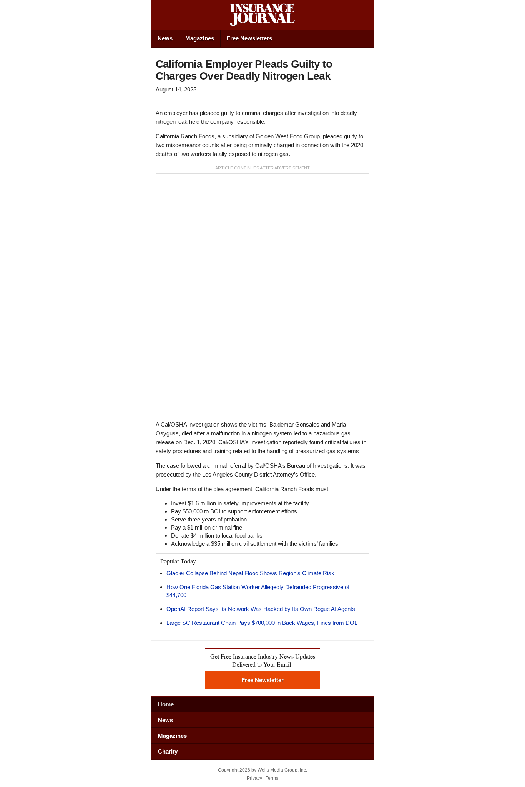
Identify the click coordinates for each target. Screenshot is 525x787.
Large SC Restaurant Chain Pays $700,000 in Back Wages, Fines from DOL (261, 622)
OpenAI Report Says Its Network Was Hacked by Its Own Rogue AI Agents (260, 609)
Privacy (254, 778)
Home (166, 704)
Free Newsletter (262, 680)
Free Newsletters (249, 38)
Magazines (199, 38)
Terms (272, 778)
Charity (168, 751)
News (165, 38)
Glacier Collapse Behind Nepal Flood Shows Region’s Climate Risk (250, 573)
